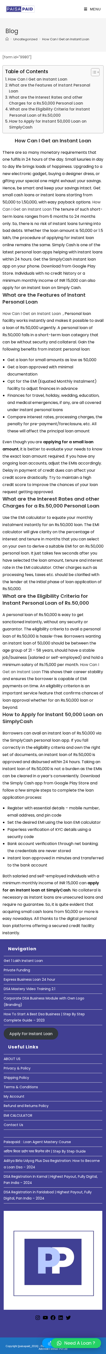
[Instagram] (38, 1319)
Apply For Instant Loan (31, 1033)
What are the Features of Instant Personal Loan (49, 88)
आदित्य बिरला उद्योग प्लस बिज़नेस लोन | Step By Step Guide (45, 1151)
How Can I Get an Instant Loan (65, 39)
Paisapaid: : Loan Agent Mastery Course (37, 1141)
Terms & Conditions (21, 1087)
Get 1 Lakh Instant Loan (23, 960)
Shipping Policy (16, 1077)
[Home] (7, 39)
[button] (76, 1343)
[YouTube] (45, 1319)
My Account (14, 1096)
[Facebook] (53, 1319)
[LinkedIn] (61, 1319)
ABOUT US (12, 1058)
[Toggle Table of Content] (92, 72)
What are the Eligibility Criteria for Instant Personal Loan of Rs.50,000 (49, 112)
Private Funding (17, 970)
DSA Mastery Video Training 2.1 (29, 988)
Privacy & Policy (17, 1068)
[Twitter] (68, 1319)
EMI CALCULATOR (18, 1115)
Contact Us (13, 1124)
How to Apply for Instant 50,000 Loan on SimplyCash (48, 124)
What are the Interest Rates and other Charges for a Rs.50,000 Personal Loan (46, 100)
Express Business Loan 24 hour (29, 979)
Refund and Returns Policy (26, 1105)
